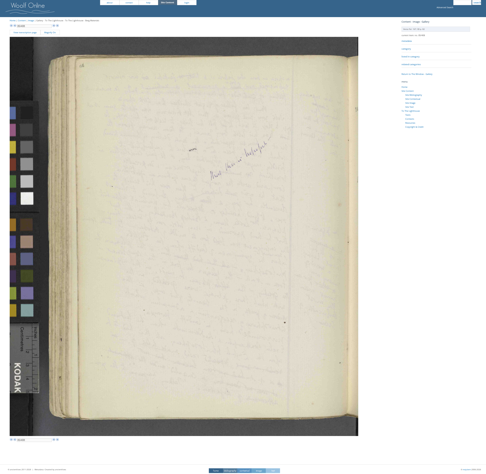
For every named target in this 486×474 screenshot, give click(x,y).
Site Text (409, 106)
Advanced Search (445, 7)
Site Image (410, 102)
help (148, 2)
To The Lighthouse (411, 110)
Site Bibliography (413, 94)
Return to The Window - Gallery (417, 74)
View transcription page (25, 32)
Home (13, 20)
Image (31, 20)
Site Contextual (412, 98)
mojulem (467, 469)
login (186, 2)
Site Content (408, 90)
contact (129, 2)
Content (22, 20)
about (110, 2)
